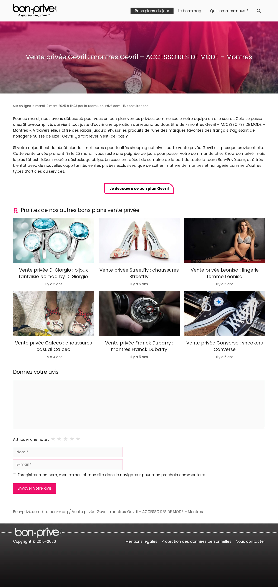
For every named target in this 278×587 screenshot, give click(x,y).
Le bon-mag (189, 10)
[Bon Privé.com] (34, 10)
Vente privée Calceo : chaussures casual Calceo (53, 345)
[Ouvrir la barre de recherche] (259, 11)
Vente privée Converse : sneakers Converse (224, 345)
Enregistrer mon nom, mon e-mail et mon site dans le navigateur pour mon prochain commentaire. (112, 474)
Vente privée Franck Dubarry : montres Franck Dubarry (139, 345)
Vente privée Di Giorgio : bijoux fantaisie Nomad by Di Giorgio (53, 273)
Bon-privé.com (27, 511)
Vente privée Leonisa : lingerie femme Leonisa (224, 273)
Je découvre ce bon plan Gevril (139, 188)
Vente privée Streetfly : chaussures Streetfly (139, 273)
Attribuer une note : (31, 439)
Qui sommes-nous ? (229, 10)
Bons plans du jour (152, 10)
